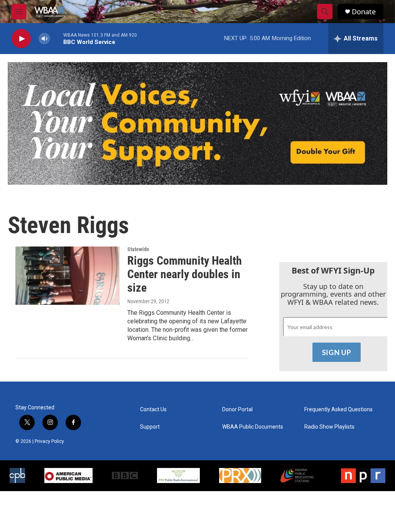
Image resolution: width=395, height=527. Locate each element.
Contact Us (153, 409)
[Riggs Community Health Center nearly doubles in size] (67, 275)
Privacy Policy (49, 441)
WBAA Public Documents (252, 427)
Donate (364, 12)
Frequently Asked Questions (338, 409)
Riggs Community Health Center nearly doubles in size (184, 274)
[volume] (44, 38)
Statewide (138, 249)
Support (150, 427)
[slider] (57, 38)
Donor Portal (237, 409)
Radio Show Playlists (329, 427)
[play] (21, 38)
